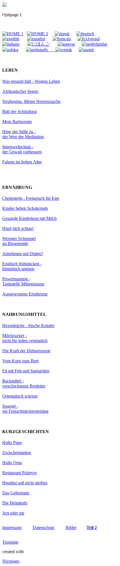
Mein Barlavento (17, 121)
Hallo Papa (12, 442)
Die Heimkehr (14, 503)
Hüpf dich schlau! (18, 228)
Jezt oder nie (13, 513)
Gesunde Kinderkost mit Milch (29, 218)
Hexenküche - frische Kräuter (28, 325)
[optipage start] (4, 5)
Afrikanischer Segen (20, 91)
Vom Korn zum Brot (20, 360)
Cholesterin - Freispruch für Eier (30, 198)
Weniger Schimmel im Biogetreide (19, 241)
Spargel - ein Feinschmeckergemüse (25, 409)
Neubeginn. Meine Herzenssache (31, 101)
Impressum (11, 527)
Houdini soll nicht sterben (24, 482)
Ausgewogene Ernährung (24, 294)
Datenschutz (43, 527)
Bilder (71, 527)
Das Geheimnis (15, 492)
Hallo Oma (12, 462)
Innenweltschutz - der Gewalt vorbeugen (22, 149)
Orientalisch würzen (20, 396)
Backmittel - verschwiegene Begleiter (23, 383)
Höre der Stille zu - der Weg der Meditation (23, 134)
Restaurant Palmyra (19, 472)
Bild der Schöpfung (19, 111)
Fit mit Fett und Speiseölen (25, 370)
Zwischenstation (16, 452)
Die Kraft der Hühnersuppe (26, 350)
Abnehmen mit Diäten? (22, 253)
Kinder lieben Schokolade (25, 208)
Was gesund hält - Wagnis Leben (31, 81)
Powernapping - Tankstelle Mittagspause (23, 281)
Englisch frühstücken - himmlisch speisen (22, 266)
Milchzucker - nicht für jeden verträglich (24, 338)
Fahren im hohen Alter (22, 161)
